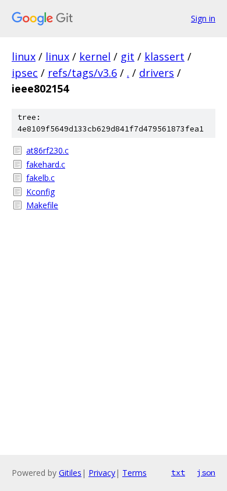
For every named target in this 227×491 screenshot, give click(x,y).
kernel (95, 56)
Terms (134, 472)
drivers (156, 73)
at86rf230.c (47, 150)
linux (24, 56)
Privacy (101, 472)
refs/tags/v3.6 (82, 73)
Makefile (42, 205)
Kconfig (40, 191)
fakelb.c (40, 177)
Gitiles (70, 472)
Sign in (203, 18)
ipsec (25, 73)
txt (178, 472)
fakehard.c (45, 164)
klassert (164, 56)
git (127, 56)
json (206, 472)
